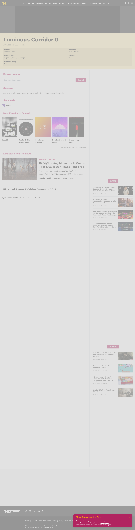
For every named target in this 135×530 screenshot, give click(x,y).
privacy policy (104, 523)
